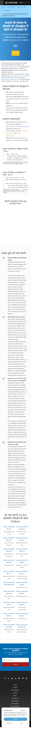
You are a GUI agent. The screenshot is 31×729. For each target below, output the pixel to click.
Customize (9, 723)
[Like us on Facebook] (5, 678)
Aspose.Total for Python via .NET (10, 67)
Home (15, 685)
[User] (25, 2)
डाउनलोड (15, 53)
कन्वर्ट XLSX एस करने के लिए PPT (9, 603)
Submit (15, 664)
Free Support (15, 701)
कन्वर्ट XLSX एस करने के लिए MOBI (9, 561)
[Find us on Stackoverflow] (16, 678)
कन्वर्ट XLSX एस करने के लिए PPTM (22, 603)
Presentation (13, 103)
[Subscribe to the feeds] (26, 678)
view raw (25, 162)
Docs (15, 695)
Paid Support (15, 703)
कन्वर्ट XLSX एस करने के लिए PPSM (9, 592)
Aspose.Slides (23, 126)
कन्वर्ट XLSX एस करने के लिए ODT (22, 561)
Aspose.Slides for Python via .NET (10, 79)
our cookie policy (20, 715)
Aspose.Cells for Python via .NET (18, 76)
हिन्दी (22, 2)
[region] (15, 157)
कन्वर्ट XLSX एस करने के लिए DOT (22, 539)
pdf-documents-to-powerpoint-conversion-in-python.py (11, 190)
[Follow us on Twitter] (8, 678)
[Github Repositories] (23, 678)
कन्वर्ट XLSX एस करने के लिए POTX (22, 572)
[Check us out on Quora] (19, 678)
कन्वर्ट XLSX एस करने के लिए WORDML (22, 626)
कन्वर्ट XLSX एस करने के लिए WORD (9, 626)
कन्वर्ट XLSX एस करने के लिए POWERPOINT (9, 583)
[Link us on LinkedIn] (12, 678)
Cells (14, 140)
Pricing (15, 693)
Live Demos (15, 698)
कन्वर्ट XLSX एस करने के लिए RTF (22, 615)
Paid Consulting (15, 706)
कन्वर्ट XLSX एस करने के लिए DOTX (22, 550)
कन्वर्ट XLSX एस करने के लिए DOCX (9, 539)
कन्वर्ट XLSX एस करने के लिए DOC (9, 528)
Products (15, 687)
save (26, 108)
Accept (15, 719)
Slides (19, 140)
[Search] (29, 2)
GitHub (20, 163)
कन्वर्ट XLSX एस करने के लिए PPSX (22, 592)
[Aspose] (11, 2)
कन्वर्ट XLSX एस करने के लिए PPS (22, 583)
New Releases (15, 690)
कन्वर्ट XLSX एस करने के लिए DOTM (9, 550)
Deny (21, 723)
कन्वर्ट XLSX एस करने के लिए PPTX (9, 615)
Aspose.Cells (13, 126)
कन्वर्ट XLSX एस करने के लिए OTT (9, 572)
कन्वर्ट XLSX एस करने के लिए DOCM (22, 528)
